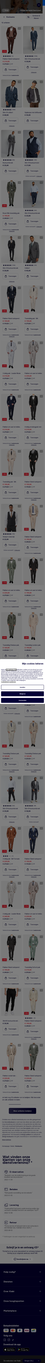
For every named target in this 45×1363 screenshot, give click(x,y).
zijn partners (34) (11, 669)
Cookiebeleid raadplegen (8, 682)
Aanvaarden (22, 700)
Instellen (22, 687)
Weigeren (22, 694)
